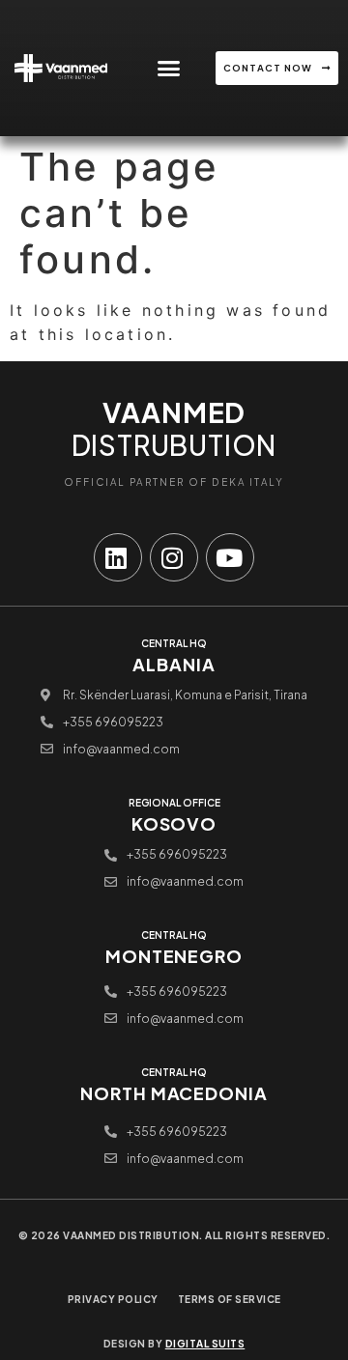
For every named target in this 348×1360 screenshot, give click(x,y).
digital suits (205, 1343)
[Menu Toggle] (169, 68)
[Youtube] (230, 557)
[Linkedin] (118, 557)
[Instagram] (174, 557)
